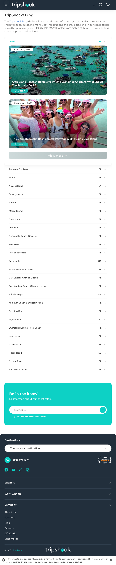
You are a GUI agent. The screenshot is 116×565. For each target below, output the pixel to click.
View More (55, 155)
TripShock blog (19, 21)
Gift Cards (10, 533)
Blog (7, 522)
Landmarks (11, 538)
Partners (10, 517)
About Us (10, 512)
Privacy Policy (52, 559)
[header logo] (23, 5)
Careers (9, 528)
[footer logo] (58, 550)
